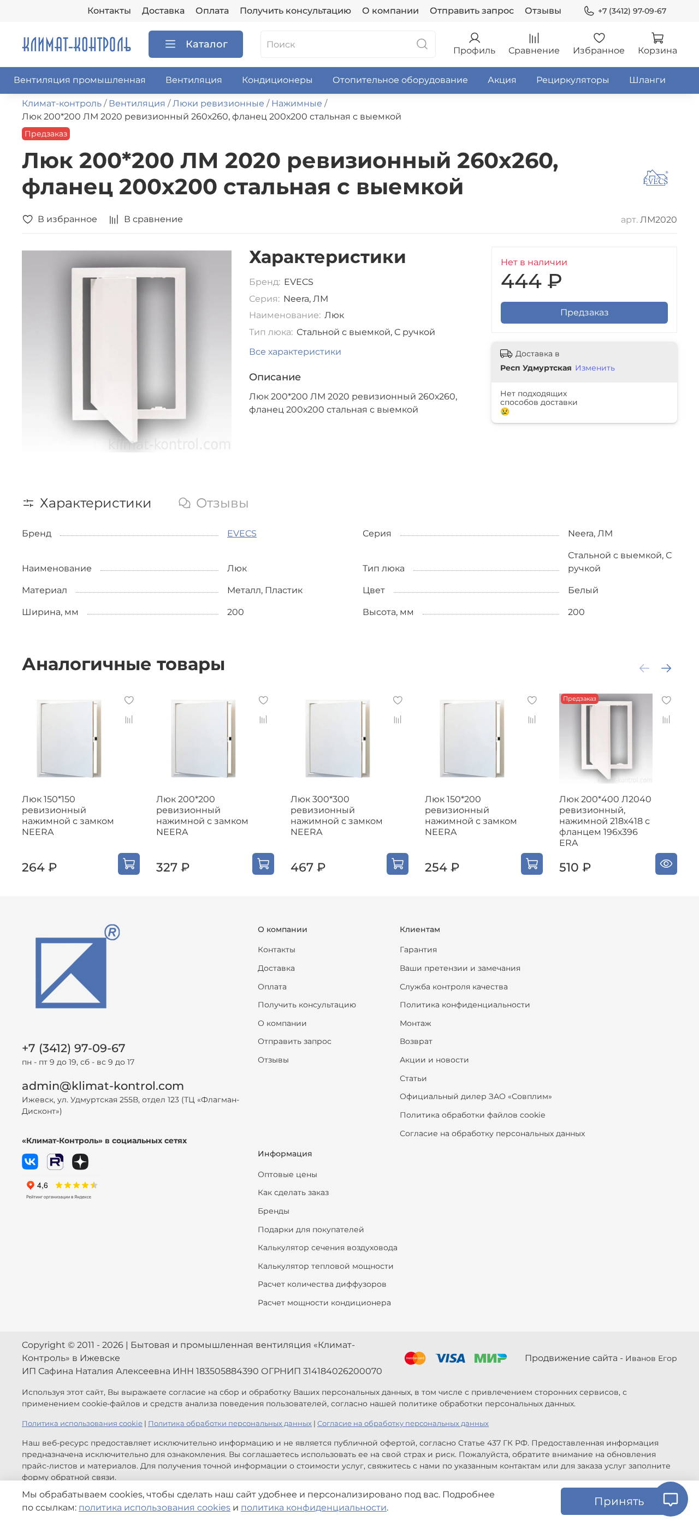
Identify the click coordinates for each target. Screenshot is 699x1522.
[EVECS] (655, 177)
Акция (502, 80)
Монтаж (415, 1023)
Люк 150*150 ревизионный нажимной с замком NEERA (68, 815)
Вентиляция (193, 80)
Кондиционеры (277, 80)
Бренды (273, 1211)
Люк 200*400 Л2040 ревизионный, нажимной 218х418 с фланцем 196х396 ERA (605, 821)
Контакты (109, 10)
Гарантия (418, 949)
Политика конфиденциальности (465, 1005)
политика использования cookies (154, 1507)
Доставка (163, 10)
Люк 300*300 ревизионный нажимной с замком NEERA (337, 815)
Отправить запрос (472, 10)
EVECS (242, 533)
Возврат (416, 1041)
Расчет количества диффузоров (322, 1284)
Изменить (595, 368)
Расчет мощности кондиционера (324, 1303)
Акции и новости (434, 1060)
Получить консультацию (295, 10)
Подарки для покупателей (311, 1229)
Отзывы (543, 10)
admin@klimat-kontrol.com (103, 1086)
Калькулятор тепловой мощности (326, 1266)
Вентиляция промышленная (80, 80)
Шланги (647, 80)
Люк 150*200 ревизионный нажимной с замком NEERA (471, 815)
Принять (619, 1501)
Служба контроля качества (454, 987)
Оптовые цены (287, 1174)
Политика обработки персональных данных (230, 1423)
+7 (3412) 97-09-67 (632, 11)
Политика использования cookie (82, 1423)
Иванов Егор (651, 1358)
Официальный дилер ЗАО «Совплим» (476, 1096)
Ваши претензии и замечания (460, 968)
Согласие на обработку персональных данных (492, 1133)
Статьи (413, 1078)
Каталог (207, 44)
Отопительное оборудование (400, 80)
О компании (390, 10)
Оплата (212, 10)
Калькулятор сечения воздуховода (328, 1247)
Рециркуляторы (572, 80)
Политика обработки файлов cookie (472, 1115)
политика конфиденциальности (314, 1507)
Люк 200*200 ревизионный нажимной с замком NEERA (202, 815)
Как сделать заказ (293, 1192)
